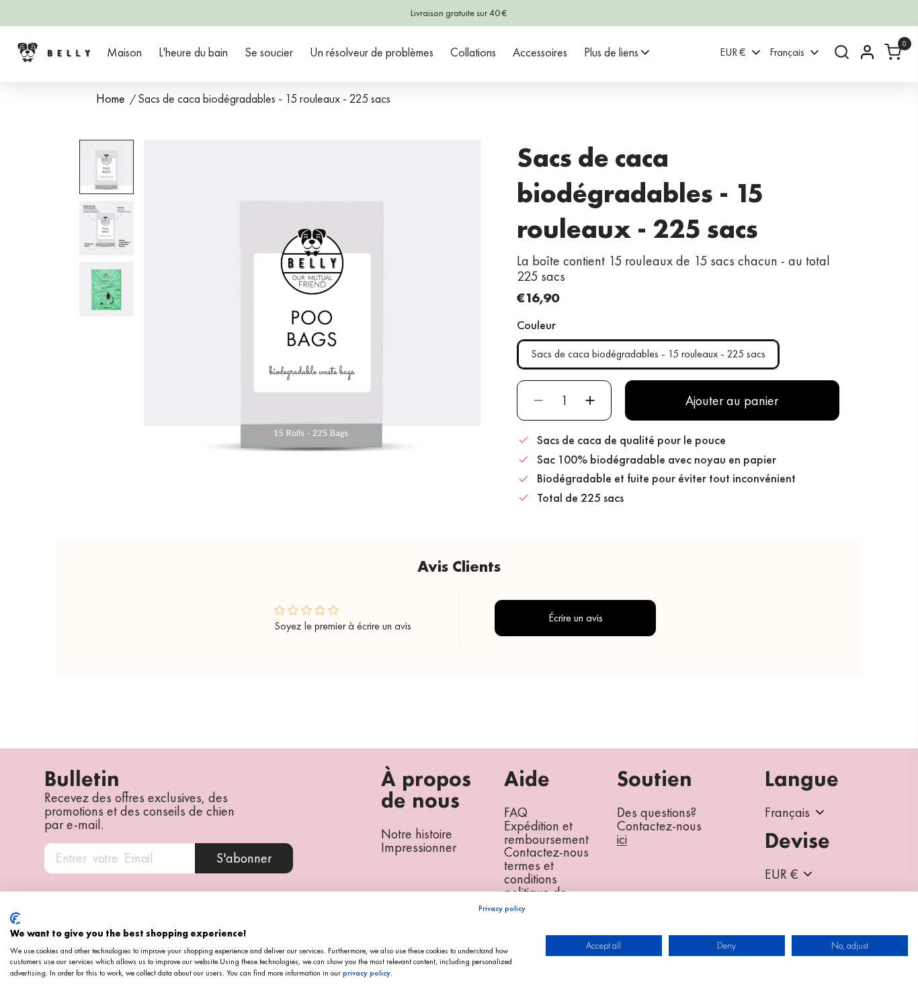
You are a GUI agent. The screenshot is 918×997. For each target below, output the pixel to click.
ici (622, 840)
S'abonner (244, 858)
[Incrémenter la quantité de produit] (590, 400)
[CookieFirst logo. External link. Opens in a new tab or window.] (15, 918)
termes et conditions (530, 872)
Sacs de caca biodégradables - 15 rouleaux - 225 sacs (648, 354)
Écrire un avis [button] (575, 618)
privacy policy (366, 972)
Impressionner (418, 847)
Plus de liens (611, 52)
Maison (124, 52)
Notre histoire (416, 833)
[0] (892, 52)
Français (786, 52)
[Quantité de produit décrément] (538, 400)
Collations (473, 52)
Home (110, 99)
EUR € (733, 52)
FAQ (516, 812)
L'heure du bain (193, 52)
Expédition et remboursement (546, 832)
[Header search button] (841, 52)
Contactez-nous (546, 852)
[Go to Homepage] (54, 52)
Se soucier (269, 52)
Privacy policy (502, 908)
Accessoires (540, 52)
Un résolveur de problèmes (371, 52)
